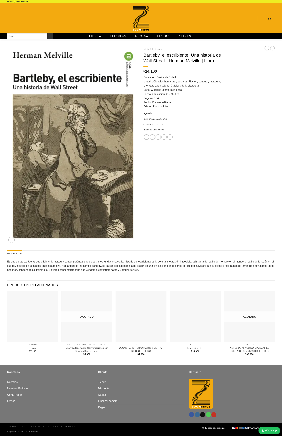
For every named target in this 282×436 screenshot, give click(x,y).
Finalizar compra (108, 401)
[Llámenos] (270, 1)
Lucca (33, 348)
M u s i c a (141, 36)
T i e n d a (95, 36)
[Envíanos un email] (267, 1)
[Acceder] (261, 18)
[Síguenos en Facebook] (261, 1)
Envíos (11, 401)
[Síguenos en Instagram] (264, 1)
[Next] (274, 328)
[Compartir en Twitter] (152, 137)
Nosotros (12, 382)
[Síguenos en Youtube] (273, 1)
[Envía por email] (158, 137)
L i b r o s (163, 36)
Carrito (102, 394)
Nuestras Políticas (17, 388)
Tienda (102, 382)
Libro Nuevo (158, 129)
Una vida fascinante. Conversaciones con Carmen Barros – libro (86, 349)
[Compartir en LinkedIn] (170, 137)
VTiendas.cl (32, 431)
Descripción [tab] (14, 253)
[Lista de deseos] (254, 18)
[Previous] (7, 328)
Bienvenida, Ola (195, 348)
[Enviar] (50, 36)
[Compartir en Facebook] (146, 137)
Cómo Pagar (14, 394)
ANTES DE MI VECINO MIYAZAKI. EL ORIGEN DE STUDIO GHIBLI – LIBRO (249, 349)
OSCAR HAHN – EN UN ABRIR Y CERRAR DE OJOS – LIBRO (141, 349)
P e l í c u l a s (117, 36)
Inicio (146, 49)
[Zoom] (11, 240)
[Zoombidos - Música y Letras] (141, 18)
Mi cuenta (103, 388)
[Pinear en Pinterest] (164, 137)
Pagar (101, 407)
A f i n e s (185, 36)
